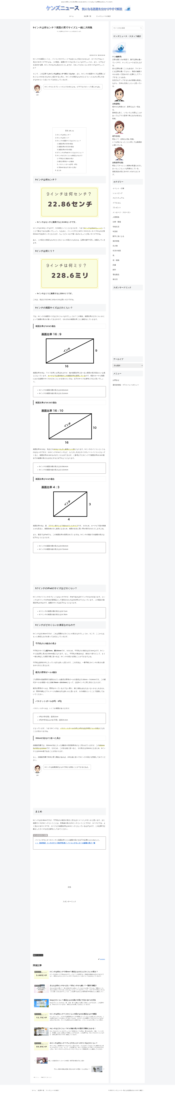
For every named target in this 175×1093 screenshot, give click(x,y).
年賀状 (115, 231)
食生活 (115, 279)
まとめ (59, 170)
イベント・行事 (118, 188)
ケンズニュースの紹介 (52, 1090)
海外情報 (116, 241)
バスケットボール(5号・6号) (68, 164)
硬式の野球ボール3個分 (66, 161)
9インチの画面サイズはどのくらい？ (69, 141)
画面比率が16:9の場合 (66, 144)
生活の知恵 (117, 251)
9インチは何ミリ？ (63, 138)
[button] (141, 28)
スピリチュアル (118, 198)
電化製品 (116, 274)
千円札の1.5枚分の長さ (66, 158)
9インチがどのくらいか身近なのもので (69, 155)
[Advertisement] (69, 44)
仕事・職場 (117, 222)
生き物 (115, 246)
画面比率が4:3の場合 (65, 149)
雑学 (114, 270)
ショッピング (117, 193)
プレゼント (117, 207)
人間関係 (116, 217)
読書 (114, 265)
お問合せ (116, 380)
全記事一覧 (41, 1090)
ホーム (34, 1090)
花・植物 (116, 260)
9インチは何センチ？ (64, 135)
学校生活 (116, 227)
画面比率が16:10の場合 (66, 146)
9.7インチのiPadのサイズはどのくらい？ (70, 152)
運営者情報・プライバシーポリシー (126, 385)
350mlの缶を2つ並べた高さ (67, 167)
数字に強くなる (39, 955)
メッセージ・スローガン (122, 212)
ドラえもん (117, 203)
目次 (66, 131)
